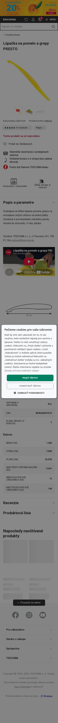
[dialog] (28, 361)
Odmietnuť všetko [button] (30, 385)
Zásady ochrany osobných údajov (21, 370)
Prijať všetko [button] (30, 377)
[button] (29, 392)
